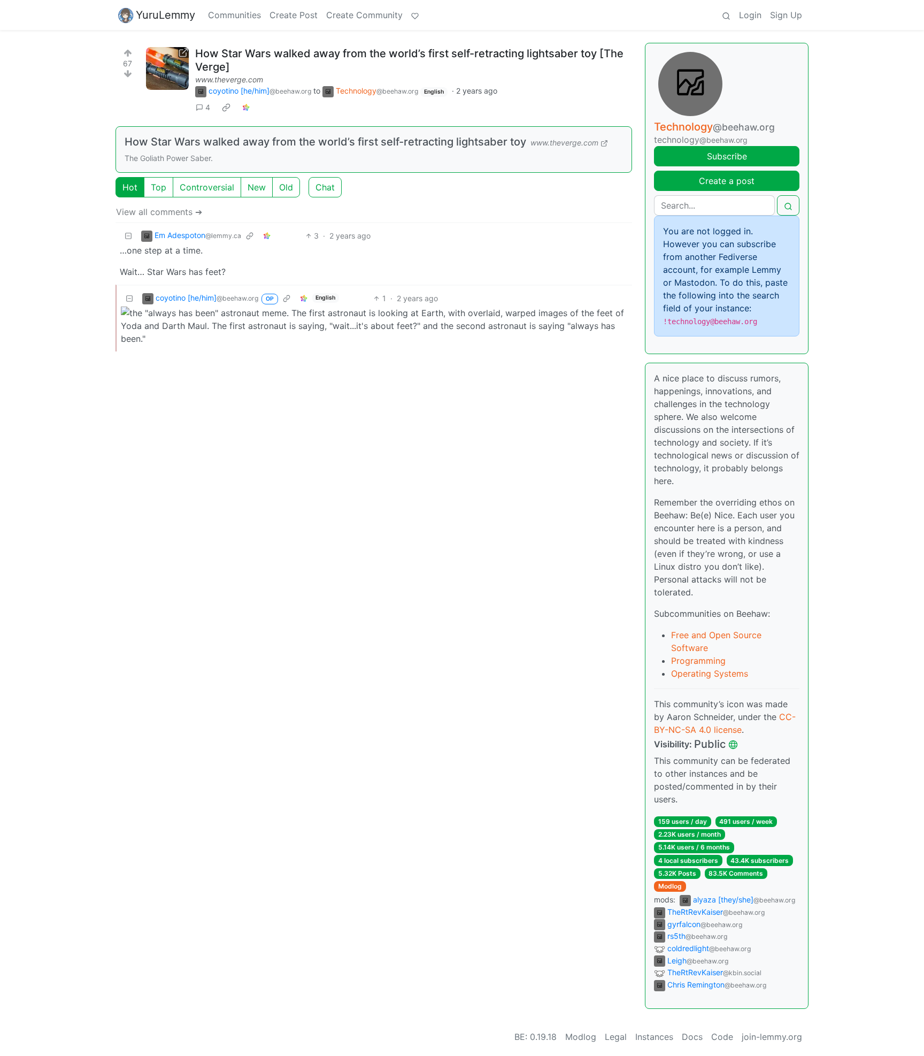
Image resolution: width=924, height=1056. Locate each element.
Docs (692, 1036)
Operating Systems (709, 673)
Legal (616, 1036)
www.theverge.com (229, 79)
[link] (226, 107)
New (257, 187)
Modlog (670, 886)
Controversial (207, 187)
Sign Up (786, 15)
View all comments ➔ (159, 211)
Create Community (364, 15)
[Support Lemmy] (415, 15)
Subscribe (727, 156)
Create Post (294, 15)
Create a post (726, 180)
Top (158, 187)
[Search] (726, 15)
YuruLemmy (165, 15)
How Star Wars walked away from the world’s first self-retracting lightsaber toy (325, 141)
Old (286, 187)
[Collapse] (128, 235)
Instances (654, 1036)
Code (722, 1036)
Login (750, 15)
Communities (234, 15)
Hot (129, 187)
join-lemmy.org (772, 1036)
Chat (325, 187)
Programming (698, 660)
